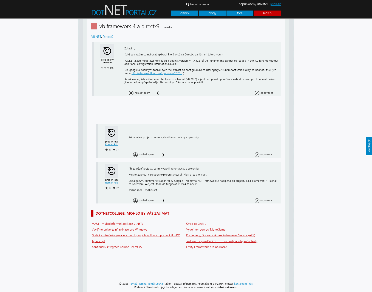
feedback (369, 146)
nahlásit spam (142, 92)
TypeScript (98, 241)
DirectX (108, 37)
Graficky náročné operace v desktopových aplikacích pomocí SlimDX (136, 235)
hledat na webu (199, 4)
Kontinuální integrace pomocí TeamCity (117, 247)
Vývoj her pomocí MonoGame (205, 229)
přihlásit (275, 4)
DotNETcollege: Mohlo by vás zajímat (132, 213)
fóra (240, 13)
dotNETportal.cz (132, 12)
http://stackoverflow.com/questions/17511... (157, 73)
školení (267, 13)
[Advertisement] (311, 83)
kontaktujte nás (243, 283)
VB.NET (96, 37)
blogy (212, 13)
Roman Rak (111, 144)
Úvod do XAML (196, 224)
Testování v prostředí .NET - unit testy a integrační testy (221, 241)
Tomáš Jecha (155, 283)
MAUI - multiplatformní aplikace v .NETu (117, 224)
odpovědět (266, 92)
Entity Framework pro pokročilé (206, 247)
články (184, 13)
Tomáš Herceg (137, 283)
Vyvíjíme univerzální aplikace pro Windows (119, 229)
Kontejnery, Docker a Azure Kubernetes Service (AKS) (220, 235)
